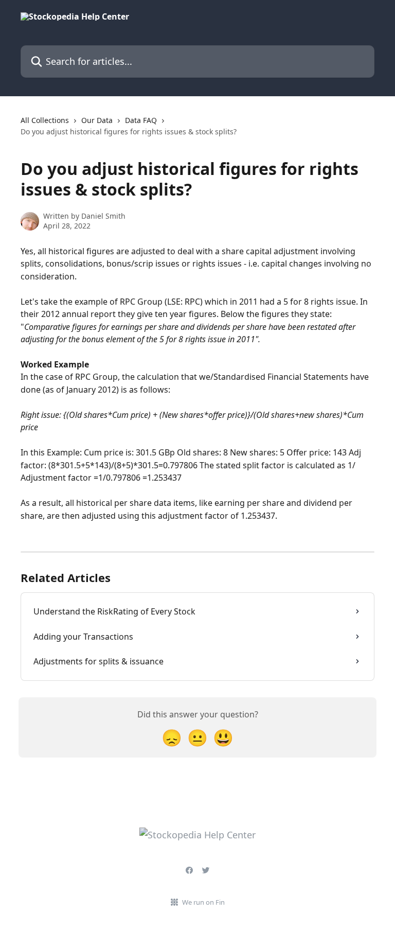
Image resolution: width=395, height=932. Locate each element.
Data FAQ (141, 120)
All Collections (45, 120)
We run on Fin (203, 902)
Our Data (97, 120)
